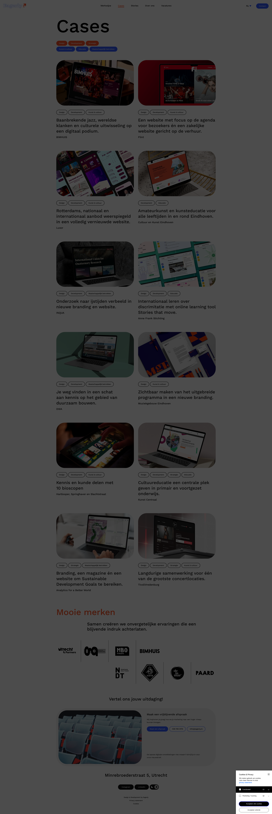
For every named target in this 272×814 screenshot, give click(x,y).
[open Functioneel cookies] (268, 789)
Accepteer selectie (254, 810)
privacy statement (245, 782)
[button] (252, 789)
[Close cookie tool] (269, 774)
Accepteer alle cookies (254, 803)
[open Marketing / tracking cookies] (268, 796)
